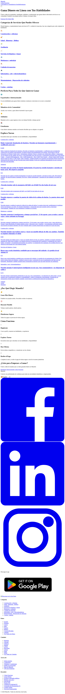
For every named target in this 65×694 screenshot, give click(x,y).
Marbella (6, 640)
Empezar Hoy (4, 19)
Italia (5, 626)
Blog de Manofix (8, 667)
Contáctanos (7, 662)
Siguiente (3, 284)
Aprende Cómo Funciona (16, 369)
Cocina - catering (8, 615)
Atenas (6, 649)
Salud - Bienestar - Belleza (11, 604)
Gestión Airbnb (8, 687)
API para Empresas (9, 668)
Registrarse (23, 4)
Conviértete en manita (6, 4)
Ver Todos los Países (9, 634)
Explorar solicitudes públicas (11, 678)
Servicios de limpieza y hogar (12, 607)
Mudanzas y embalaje (10, 609)
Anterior (3, 281)
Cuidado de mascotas (9, 610)
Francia (6, 628)
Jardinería (6, 606)
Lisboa (6, 646)
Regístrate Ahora (5, 369)
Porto (5, 651)
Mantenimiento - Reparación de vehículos (15, 613)
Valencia (6, 643)
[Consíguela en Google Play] (28, 594)
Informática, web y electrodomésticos (14, 612)
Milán (5, 653)
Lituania (6, 632)
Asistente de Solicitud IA (10, 684)
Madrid (6, 645)
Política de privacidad (10, 665)
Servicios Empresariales (10, 689)
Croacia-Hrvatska (8, 631)
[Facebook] (32, 441)
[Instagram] (32, 569)
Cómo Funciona (5, 3)
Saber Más (11, 19)
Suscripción (7, 681)
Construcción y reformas (10, 603)
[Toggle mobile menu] (1, 6)
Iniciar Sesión (16, 4)
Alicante (6, 642)
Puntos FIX (7, 683)
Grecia (6, 625)
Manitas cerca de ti (9, 680)
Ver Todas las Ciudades (10, 654)
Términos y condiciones (10, 664)
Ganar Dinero (7, 676)
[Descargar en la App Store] (8, 596)
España (6, 621)
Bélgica (6, 629)
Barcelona (6, 648)
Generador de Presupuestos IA (12, 686)
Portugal (6, 623)
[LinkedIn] (32, 505)
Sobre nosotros (8, 661)
